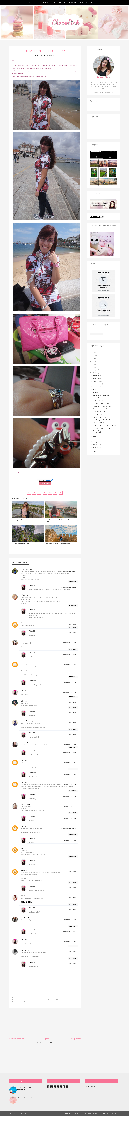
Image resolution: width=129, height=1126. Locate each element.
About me (98, 2)
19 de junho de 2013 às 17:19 (68, 806)
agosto (95, 387)
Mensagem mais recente (17, 1039)
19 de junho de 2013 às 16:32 (68, 796)
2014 (93, 370)
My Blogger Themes (91, 1113)
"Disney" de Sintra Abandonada (21, 544)
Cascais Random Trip (99, 423)
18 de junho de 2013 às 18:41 (68, 611)
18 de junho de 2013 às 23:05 (68, 744)
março (95, 442)
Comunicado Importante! (101, 395)
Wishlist (89, 2)
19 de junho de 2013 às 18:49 (68, 850)
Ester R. (23, 896)
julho (95, 390)
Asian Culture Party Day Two (102, 406)
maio (95, 436)
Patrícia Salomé (25, 804)
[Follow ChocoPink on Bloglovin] (45, 480)
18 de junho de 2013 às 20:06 (68, 682)
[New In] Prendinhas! (100, 400)
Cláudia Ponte (25, 595)
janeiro (95, 447)
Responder (73, 581)
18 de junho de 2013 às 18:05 (68, 571)
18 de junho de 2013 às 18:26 (68, 597)
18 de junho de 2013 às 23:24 (68, 734)
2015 (93, 367)
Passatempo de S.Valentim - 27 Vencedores (27, 1098)
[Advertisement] (45, 1023)
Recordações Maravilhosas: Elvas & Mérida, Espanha (28, 520)
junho (95, 392)
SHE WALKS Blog (26, 902)
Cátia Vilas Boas (26, 918)
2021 (93, 353)
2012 (93, 451)
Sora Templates (76, 1113)
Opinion (45, 2)
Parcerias (62, 2)
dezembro (96, 375)
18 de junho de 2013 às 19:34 (68, 664)
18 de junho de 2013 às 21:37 (68, 713)
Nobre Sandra (25, 950)
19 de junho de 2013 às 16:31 (68, 784)
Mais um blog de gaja (27, 721)
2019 (93, 356)
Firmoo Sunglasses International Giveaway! (103, 432)
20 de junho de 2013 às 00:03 (68, 952)
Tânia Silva (38, 55)
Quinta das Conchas (99, 398)
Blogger (51, 1043)
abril (95, 439)
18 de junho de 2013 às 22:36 (68, 722)
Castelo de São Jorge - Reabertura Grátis (57, 544)
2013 (93, 373)
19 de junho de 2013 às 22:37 (68, 941)
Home (29, 2)
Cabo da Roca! (97, 414)
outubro (96, 381)
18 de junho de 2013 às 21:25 (68, 703)
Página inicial (47, 1039)
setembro (96, 384)
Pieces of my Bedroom (100, 417)
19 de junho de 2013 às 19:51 (68, 872)
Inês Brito (24, 701)
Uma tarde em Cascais (45, 51)
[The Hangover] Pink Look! (101, 420)
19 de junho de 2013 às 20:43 (68, 897)
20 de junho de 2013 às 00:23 (68, 964)
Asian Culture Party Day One (102, 409)
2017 (93, 361)
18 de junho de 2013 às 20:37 (68, 692)
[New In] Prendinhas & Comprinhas (104, 425)
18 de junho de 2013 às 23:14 (68, 762)
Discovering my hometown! (101, 403)
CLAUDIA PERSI (26, 569)
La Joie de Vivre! (26, 743)
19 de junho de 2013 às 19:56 (68, 818)
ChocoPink (23, 1113)
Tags (81, 2)
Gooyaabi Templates (114, 1113)
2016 (93, 364)
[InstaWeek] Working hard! (101, 428)
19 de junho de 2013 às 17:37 (68, 828)
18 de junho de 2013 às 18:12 (68, 587)
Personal (72, 2)
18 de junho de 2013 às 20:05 (68, 654)
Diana (22, 641)
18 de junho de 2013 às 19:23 (68, 642)
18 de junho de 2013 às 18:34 (68, 624)
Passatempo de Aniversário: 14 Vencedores (27, 1088)
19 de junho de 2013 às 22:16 (68, 931)
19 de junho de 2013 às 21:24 (68, 919)
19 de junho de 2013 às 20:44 (68, 909)
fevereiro (96, 445)
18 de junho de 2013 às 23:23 (68, 752)
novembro (96, 378)
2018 (93, 358)
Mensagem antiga (75, 1039)
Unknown (24, 623)
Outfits (53, 2)
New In (36, 2)
